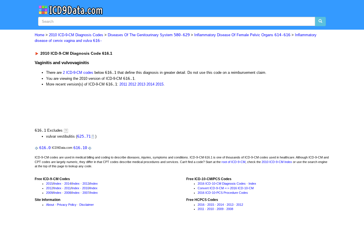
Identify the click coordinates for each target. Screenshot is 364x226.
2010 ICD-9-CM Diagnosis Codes (76, 35)
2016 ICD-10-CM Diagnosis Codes (222, 183)
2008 (67, 192)
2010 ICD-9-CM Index (277, 162)
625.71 (84, 136)
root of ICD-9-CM (233, 162)
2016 (201, 204)
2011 (123, 84)
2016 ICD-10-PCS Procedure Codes (223, 192)
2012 (132, 84)
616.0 (45, 147)
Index (57, 183)
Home (39, 35)
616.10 (80, 147)
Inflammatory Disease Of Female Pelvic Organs (242, 35)
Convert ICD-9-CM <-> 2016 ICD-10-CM (226, 188)
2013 (141, 84)
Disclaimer (86, 204)
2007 (85, 192)
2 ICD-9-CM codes (78, 72)
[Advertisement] (136, 107)
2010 (85, 188)
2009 (49, 192)
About (50, 204)
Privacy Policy (66, 204)
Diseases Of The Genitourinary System (149, 35)
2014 (150, 84)
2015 (160, 84)
